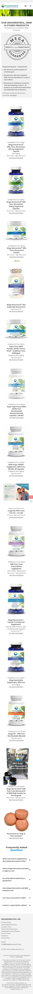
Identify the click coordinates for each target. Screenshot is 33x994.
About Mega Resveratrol (9, 925)
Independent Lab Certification (10, 931)
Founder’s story (6, 927)
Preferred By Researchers (9, 929)
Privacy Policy (5, 938)
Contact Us (4, 936)
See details (13, 95)
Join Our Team (5, 933)
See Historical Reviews (16, 158)
